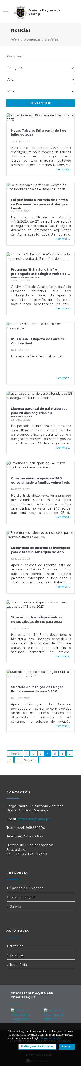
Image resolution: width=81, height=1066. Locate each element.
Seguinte (30, 760)
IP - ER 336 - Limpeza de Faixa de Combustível (38, 341)
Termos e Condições (50, 1038)
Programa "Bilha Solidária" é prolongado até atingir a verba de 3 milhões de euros (40, 273)
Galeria (14, 906)
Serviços (16, 955)
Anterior (15, 753)
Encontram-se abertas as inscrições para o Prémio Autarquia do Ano (40, 550)
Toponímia (17, 965)
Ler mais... (63, 169)
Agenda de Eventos (25, 888)
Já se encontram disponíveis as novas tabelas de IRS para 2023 (36, 619)
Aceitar (66, 1046)
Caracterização (21, 897)
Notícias (15, 946)
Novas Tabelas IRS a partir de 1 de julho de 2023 (38, 133)
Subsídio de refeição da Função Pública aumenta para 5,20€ (37, 689)
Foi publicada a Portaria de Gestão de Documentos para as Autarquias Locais (40, 203)
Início (15, 39)
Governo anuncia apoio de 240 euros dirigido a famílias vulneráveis (40, 480)
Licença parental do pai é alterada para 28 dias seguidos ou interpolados (39, 412)
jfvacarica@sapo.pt (34, 819)
